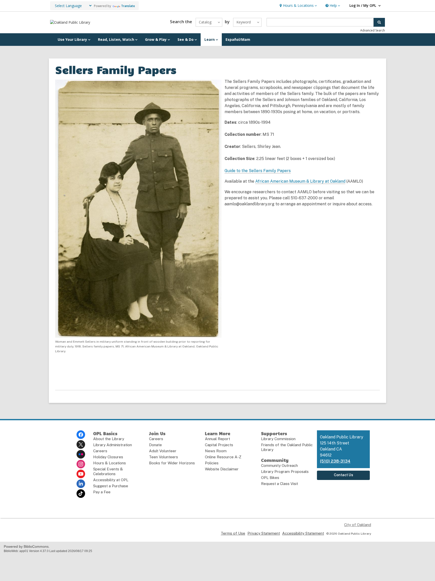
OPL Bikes (270, 477)
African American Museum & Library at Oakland (300, 181)
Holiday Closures (108, 457)
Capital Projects (219, 445)
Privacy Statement (263, 533)
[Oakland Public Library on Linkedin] (81, 483)
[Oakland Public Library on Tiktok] (81, 493)
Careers (100, 451)
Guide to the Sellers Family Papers (258, 170)
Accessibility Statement (303, 533)
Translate (128, 6)
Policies (212, 463)
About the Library (108, 439)
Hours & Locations (109, 463)
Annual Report (217, 439)
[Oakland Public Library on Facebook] (81, 434)
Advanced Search (372, 30)
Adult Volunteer (162, 451)
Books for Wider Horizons (172, 463)
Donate (155, 445)
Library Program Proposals (285, 471)
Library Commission (278, 439)
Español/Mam (238, 39)
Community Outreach (279, 465)
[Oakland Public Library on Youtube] (81, 474)
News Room (216, 451)
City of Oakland (357, 525)
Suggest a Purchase (110, 486)
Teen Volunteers (163, 457)
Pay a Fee (102, 492)
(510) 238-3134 (335, 461)
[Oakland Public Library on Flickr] (81, 454)
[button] (297, 5)
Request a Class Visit (279, 483)
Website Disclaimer (222, 469)
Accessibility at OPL (110, 480)
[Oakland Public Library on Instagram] (81, 464)
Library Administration (112, 445)
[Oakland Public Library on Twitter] (81, 444)
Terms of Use (233, 533)
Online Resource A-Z (223, 457)
